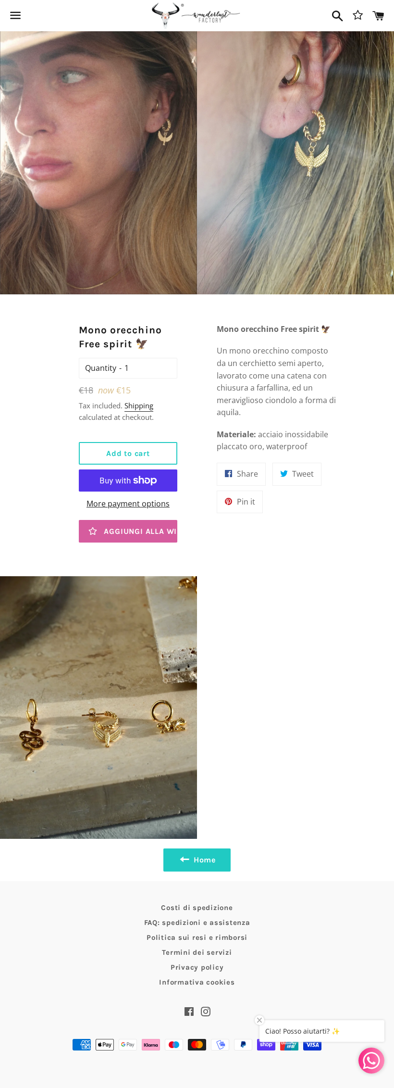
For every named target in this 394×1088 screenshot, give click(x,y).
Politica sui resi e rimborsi (197, 937)
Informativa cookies (196, 982)
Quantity (100, 368)
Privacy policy (197, 967)
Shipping (138, 405)
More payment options (128, 503)
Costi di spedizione (197, 907)
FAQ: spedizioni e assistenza (197, 922)
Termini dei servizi (197, 952)
